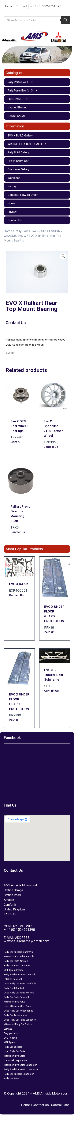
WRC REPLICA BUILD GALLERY (27, 144)
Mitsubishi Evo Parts (14, 1001)
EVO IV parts (10, 1038)
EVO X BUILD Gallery (20, 135)
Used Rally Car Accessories (18, 1010)
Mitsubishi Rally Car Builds (18, 1024)
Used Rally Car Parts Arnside (19, 992)
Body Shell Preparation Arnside (20, 974)
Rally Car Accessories (15, 1015)
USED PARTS (15, 99)
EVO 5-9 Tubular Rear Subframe (53, 674)
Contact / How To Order (23, 195)
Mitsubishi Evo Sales (14, 1056)
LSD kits (8, 1029)
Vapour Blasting (17, 107)
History (12, 186)
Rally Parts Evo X (18, 82)
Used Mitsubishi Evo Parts (17, 1006)
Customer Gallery (18, 169)
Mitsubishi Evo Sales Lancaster (20, 1065)
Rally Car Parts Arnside (16, 961)
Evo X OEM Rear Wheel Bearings (19, 426)
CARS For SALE (17, 116)
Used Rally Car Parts (14, 1051)
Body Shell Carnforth (14, 988)
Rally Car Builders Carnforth (18, 952)
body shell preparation (15, 1060)
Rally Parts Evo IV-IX (20, 90)
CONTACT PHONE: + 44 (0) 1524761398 (19, 928)
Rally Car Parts (11, 1078)
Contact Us (15, 220)
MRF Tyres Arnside (14, 970)
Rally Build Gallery (18, 152)
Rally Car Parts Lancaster (17, 965)
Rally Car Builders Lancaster (19, 1074)
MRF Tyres (9, 1042)
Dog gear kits (11, 1033)
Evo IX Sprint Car (18, 161)
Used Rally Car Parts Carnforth (20, 983)
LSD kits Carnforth (13, 979)
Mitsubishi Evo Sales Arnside (19, 956)
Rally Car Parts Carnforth (17, 997)
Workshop (14, 178)
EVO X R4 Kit (18, 584)
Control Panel (60, 1105)
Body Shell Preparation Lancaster (21, 1069)
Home (11, 203)
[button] (6, 55)
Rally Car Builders (13, 1047)
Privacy (12, 211)
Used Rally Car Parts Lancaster (20, 1019)
